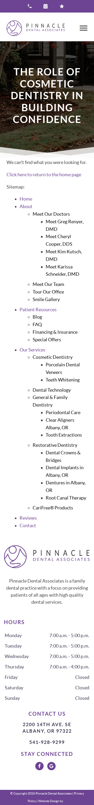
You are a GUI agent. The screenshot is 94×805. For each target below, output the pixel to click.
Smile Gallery (46, 299)
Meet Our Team (48, 284)
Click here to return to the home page (44, 174)
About (26, 206)
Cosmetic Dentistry (53, 357)
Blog (37, 317)
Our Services (32, 349)
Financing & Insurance (55, 332)
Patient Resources (38, 309)
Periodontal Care (63, 412)
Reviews (28, 518)
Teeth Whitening (63, 380)
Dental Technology (52, 390)
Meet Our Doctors (51, 214)
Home (26, 199)
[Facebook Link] (39, 766)
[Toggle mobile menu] (83, 28)
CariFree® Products (53, 507)
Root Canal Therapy (66, 498)
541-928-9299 (47, 742)
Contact (28, 525)
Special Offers (47, 339)
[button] (47, 6)
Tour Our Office (48, 292)
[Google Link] (51, 766)
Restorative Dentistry (55, 445)
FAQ (37, 324)
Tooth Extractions (64, 435)
